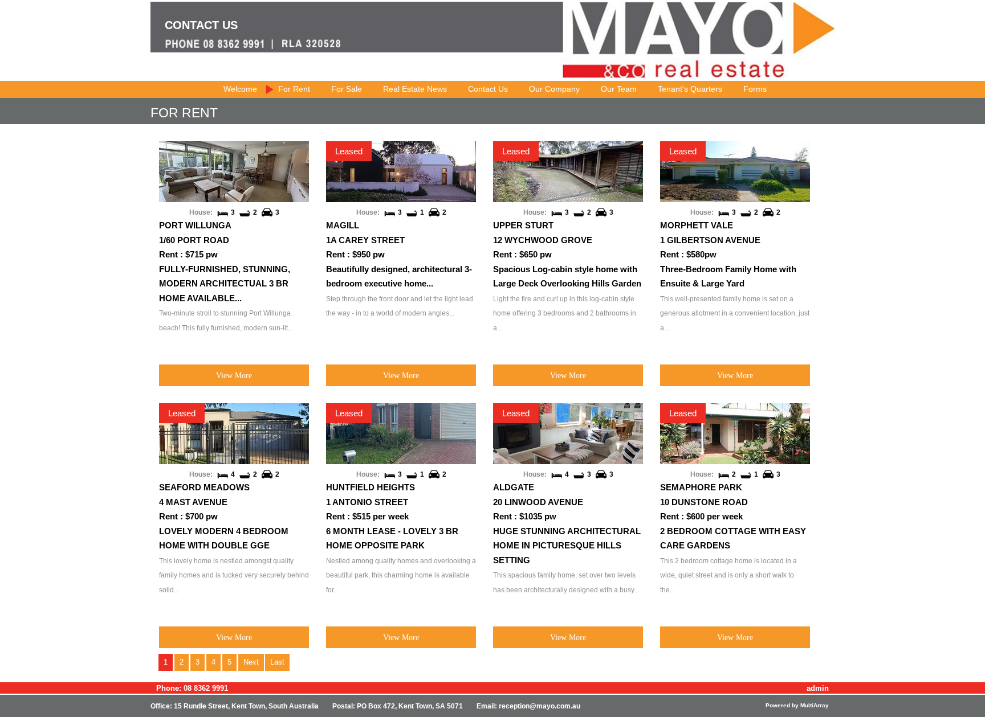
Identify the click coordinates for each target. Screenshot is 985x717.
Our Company (554, 88)
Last (277, 662)
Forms (755, 88)
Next (251, 662)
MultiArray (814, 705)
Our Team (619, 88)
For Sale (346, 88)
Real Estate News (415, 88)
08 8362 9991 (206, 688)
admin (818, 688)
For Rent (294, 88)
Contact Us (488, 88)
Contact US (201, 25)
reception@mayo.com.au (539, 706)
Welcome (240, 88)
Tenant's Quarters (690, 88)
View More (234, 375)
